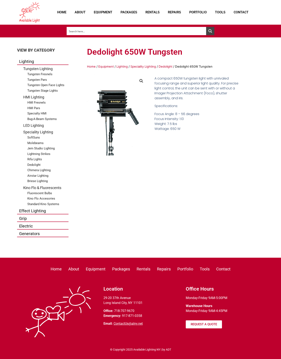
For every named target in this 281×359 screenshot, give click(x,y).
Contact (241, 12)
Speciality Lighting (38, 132)
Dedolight (34, 165)
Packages (129, 12)
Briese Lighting (37, 181)
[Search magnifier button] (210, 31)
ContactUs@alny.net (128, 324)
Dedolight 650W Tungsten (134, 52)
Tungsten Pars (37, 80)
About (80, 12)
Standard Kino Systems (43, 204)
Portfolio (198, 12)
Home (61, 12)
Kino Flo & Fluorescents (42, 188)
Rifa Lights (34, 159)
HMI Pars (33, 108)
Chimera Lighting (39, 170)
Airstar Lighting (37, 176)
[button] (141, 81)
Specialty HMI (36, 113)
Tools (220, 12)
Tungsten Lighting (38, 69)
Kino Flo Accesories (41, 198)
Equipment (103, 12)
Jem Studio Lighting (41, 148)
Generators (29, 233)
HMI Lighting (33, 97)
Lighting (26, 61)
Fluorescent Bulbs (39, 193)
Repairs (174, 12)
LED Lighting (33, 125)
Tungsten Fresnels (39, 74)
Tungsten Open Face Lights (45, 85)
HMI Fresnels (36, 102)
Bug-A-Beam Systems (42, 119)
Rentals (152, 12)
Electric (26, 226)
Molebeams (35, 143)
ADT (168, 349)
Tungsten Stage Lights (42, 90)
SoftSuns (33, 137)
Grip (23, 218)
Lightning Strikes (38, 154)
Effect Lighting (32, 210)
